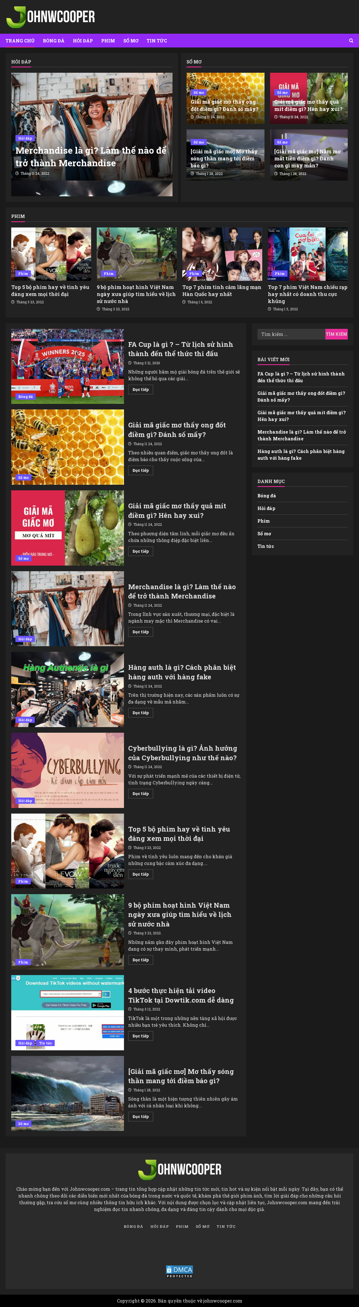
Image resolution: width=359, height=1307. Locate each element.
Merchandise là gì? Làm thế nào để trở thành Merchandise (90, 156)
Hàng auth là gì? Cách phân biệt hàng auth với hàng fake (67, 689)
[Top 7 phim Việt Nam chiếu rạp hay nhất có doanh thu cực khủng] (308, 254)
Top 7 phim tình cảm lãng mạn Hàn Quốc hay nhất (221, 290)
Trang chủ (20, 41)
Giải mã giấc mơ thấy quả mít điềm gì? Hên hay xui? (308, 105)
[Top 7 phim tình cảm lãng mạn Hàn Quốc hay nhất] (222, 254)
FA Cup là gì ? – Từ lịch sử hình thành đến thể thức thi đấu (67, 366)
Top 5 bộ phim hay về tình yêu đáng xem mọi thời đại (50, 290)
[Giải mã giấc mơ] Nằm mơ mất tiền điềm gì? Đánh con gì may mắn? (307, 158)
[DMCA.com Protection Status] (179, 1272)
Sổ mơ (130, 41)
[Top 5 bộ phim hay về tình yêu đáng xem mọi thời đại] (51, 254)
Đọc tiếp (143, 390)
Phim (108, 41)
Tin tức (157, 41)
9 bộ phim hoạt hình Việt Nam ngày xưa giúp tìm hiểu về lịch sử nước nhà (136, 294)
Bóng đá (54, 41)
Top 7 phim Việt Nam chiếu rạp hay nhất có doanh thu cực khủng (308, 294)
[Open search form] (351, 40)
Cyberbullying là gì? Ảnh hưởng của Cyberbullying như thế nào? (67, 770)
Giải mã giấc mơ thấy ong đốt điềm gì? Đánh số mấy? (225, 105)
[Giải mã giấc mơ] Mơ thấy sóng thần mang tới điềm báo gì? (224, 158)
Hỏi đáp (83, 41)
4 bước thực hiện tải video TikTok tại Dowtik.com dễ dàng (67, 1012)
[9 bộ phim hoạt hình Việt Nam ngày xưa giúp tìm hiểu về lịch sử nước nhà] (137, 254)
